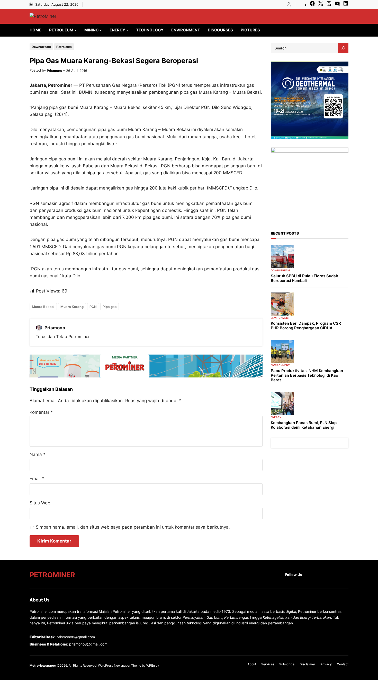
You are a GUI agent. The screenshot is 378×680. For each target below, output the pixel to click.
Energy (276, 417)
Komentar (41, 412)
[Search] (343, 48)
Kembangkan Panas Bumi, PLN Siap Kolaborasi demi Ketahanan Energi (304, 425)
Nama (38, 454)
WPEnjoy (152, 665)
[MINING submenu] (101, 30)
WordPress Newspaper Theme (119, 665)
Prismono (54, 70)
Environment (280, 317)
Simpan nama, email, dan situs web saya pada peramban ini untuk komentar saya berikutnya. (133, 527)
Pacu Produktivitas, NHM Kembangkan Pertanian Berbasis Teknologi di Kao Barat (307, 375)
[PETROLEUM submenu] (75, 30)
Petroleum (64, 47)
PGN (93, 307)
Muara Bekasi (43, 307)
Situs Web (40, 502)
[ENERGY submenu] (127, 30)
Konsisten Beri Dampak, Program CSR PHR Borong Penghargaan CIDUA (306, 325)
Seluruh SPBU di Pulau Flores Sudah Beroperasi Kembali (304, 278)
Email (37, 478)
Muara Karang (72, 307)
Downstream (41, 47)
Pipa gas (109, 307)
